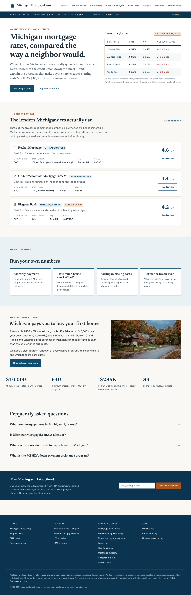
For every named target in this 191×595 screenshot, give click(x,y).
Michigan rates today (20, 528)
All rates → (176, 15)
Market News (174, 5)
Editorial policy (150, 533)
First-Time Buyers (115, 5)
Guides (147, 5)
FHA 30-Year (113, 64)
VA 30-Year (112, 72)
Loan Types (134, 5)
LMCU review (60, 543)
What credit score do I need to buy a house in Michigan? (49, 445)
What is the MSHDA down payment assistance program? (49, 455)
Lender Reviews (78, 5)
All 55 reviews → (172, 120)
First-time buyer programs (111, 538)
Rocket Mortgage (30, 147)
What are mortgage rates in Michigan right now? (44, 424)
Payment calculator (50, 88)
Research (159, 5)
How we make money (153, 538)
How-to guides (105, 548)
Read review (168, 158)
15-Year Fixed (114, 57)
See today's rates (22, 88)
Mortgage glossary (107, 552)
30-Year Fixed (114, 49)
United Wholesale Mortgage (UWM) (42, 176)
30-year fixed (16, 533)
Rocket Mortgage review (66, 533)
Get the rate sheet (169, 485)
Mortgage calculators (109, 528)
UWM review (60, 538)
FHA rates (15, 538)
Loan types (103, 543)
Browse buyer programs (25, 363)
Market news (104, 562)
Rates (64, 5)
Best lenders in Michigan (66, 528)
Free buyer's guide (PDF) (110, 533)
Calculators (96, 5)
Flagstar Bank (27, 204)
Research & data (106, 557)
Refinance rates (18, 543)
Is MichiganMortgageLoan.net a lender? (38, 435)
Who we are (148, 528)
